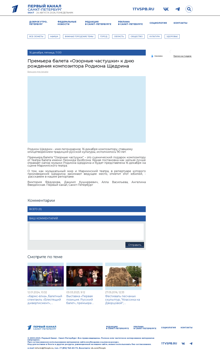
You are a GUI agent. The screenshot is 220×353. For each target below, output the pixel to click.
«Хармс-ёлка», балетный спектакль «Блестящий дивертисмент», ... (45, 300)
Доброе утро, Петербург (38, 22)
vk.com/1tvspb (98, 348)
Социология (158, 23)
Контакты (180, 23)
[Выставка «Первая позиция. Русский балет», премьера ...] (84, 276)
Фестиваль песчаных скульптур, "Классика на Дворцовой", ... (122, 300)
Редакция (98, 22)
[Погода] (156, 56)
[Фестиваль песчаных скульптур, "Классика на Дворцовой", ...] (123, 276)
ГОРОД (103, 36)
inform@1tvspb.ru (44, 348)
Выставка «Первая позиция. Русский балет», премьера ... (80, 300)
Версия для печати (38, 71)
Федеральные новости (67, 22)
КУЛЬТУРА (155, 36)
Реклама (130, 22)
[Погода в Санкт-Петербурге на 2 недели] (182, 56)
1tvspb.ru (143, 9)
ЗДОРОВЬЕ (172, 36)
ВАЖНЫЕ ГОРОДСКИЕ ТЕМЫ (79, 36)
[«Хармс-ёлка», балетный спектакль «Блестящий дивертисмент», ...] (46, 276)
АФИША (54, 36)
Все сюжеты (36, 36)
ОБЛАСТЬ (119, 36)
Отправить (134, 244)
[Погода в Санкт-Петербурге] (171, 53)
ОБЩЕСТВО (137, 36)
